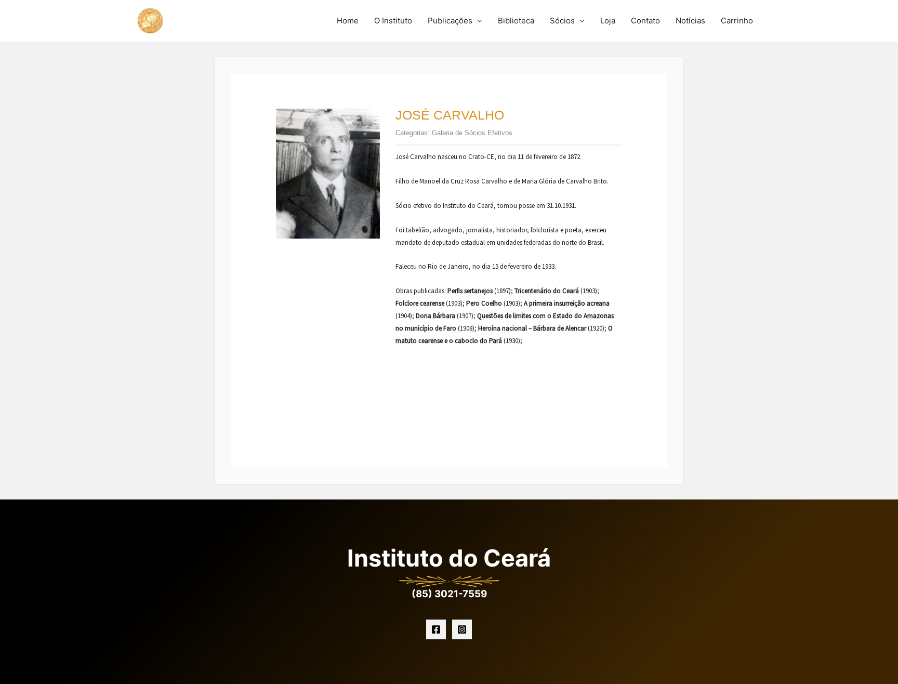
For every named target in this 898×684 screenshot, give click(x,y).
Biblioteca (516, 20)
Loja (607, 20)
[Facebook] (436, 629)
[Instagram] (462, 629)
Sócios (562, 20)
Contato (645, 20)
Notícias (690, 20)
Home (348, 20)
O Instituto (393, 20)
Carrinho (737, 20)
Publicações (450, 20)
